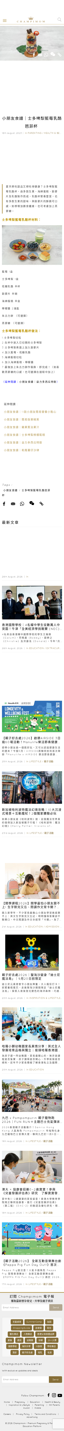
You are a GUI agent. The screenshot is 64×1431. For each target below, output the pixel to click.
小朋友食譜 (10, 490)
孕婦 (40, 1340)
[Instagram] (54, 1395)
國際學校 (12, 1346)
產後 (10, 1340)
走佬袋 (38, 1328)
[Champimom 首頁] (28, 21)
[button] (4, 20)
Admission (52, 926)
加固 (49, 1322)
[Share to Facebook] (34, 53)
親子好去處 (27, 1352)
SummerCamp (34, 1322)
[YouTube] (60, 1395)
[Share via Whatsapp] (46, 53)
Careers (7, 1414)
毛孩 (49, 1352)
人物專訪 (27, 1334)
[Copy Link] (59, 53)
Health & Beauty (52, 1402)
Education (36, 648)
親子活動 (48, 761)
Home (7, 1402)
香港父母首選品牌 (45, 1334)
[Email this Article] (40, 53)
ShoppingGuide (21, 1328)
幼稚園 (30, 1340)
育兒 (49, 1328)
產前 (19, 1340)
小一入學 (52, 1340)
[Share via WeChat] (53, 53)
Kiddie (38, 1408)
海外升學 (26, 1346)
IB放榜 (39, 1346)
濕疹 (14, 1352)
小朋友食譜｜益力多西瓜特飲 (38, 381)
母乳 (40, 1352)
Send (56, 1307)
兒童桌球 (17, 1322)
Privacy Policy (23, 1414)
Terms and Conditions (45, 1414)
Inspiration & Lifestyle (45, 998)
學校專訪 (51, 1346)
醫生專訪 (14, 1334)
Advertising (32, 1417)
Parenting (35, 133)
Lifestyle (35, 761)
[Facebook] (48, 1395)
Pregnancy (20, 1402)
